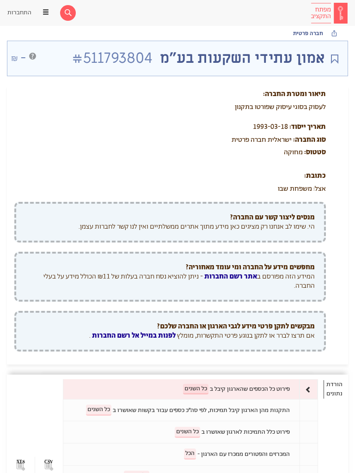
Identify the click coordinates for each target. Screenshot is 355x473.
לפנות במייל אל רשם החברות (133, 335)
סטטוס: (315, 152)
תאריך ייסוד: (307, 127)
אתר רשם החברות (230, 276)
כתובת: (315, 176)
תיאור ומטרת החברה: (294, 94)
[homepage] (329, 13)
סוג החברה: (309, 140)
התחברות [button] (19, 12)
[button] (49, 465)
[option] (190, 389)
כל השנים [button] (195, 388)
